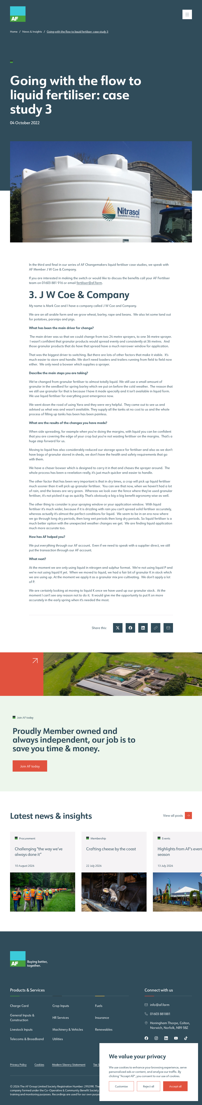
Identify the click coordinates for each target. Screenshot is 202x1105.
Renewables (103, 1029)
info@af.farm (159, 1005)
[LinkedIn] (166, 1038)
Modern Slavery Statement (68, 1064)
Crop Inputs (60, 1006)
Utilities (57, 1039)
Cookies (39, 1064)
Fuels (98, 1006)
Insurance (102, 1018)
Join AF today (30, 766)
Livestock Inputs (21, 1029)
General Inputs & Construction (22, 1017)
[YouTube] (176, 1038)
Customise (121, 1086)
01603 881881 (160, 1014)
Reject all (148, 1086)
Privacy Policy (18, 1064)
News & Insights (32, 31)
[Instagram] (156, 1038)
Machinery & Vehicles (67, 1029)
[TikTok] (186, 1038)
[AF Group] (29, 14)
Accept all (175, 1086)
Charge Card (19, 1006)
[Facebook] (146, 1038)
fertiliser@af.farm (89, 283)
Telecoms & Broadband (27, 1039)
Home (14, 31)
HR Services (60, 1018)
